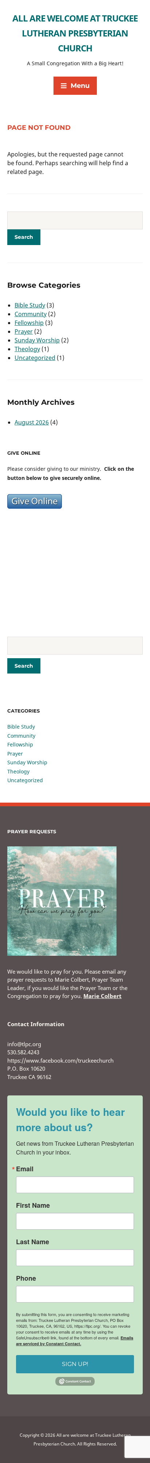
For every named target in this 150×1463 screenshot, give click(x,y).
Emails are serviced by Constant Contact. (74, 1340)
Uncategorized (35, 358)
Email (24, 1168)
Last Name (32, 1241)
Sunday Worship (37, 340)
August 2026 (32, 422)
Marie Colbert (102, 996)
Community (31, 314)
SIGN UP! (75, 1364)
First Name (33, 1205)
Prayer (24, 331)
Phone (26, 1278)
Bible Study (30, 305)
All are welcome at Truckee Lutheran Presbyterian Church (75, 33)
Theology (27, 349)
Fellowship (29, 323)
